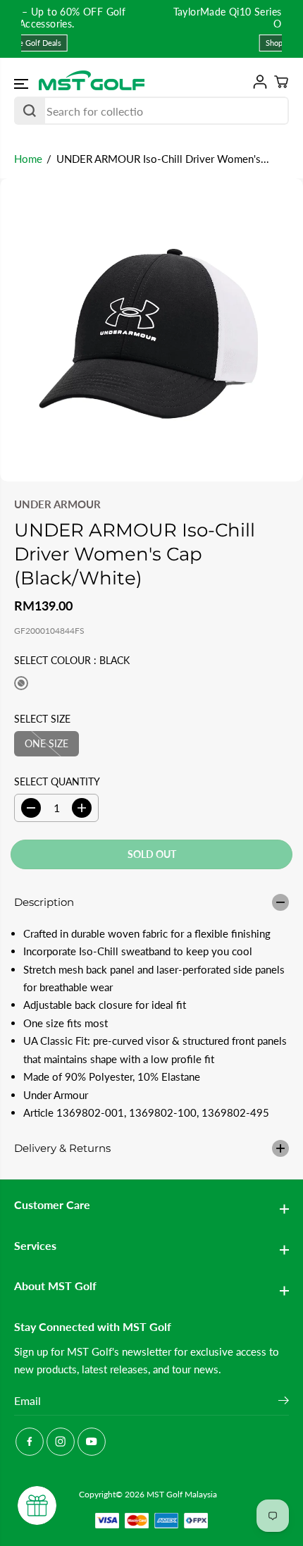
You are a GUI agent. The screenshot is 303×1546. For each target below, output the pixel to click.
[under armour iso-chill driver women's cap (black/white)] (151, 329)
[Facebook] (29, 1441)
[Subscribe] (283, 1402)
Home (28, 158)
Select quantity (57, 781)
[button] (22, 83)
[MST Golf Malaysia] (91, 81)
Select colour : (72, 660)
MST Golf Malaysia (182, 1494)
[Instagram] (60, 1441)
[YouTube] (91, 1441)
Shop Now (167, 42)
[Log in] (257, 81)
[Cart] (278, 81)
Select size (42, 719)
